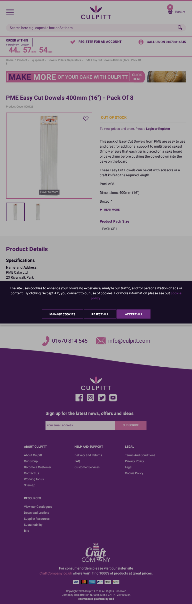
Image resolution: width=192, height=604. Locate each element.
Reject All (100, 314)
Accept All (134, 314)
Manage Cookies (62, 314)
